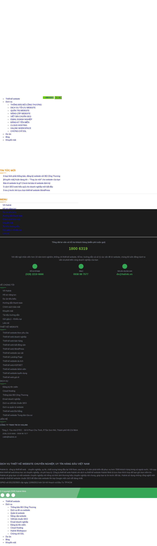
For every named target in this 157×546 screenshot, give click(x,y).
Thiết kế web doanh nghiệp (14, 337)
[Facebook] (2, 495)
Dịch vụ (9, 102)
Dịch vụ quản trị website (13, 407)
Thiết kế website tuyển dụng (15, 373)
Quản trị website (20, 111)
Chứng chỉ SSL (18, 131)
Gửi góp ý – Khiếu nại (12, 230)
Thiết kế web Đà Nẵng (12, 411)
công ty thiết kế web (17, 469)
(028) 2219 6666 (35, 274)
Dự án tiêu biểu (9, 212)
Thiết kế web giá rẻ (11, 377)
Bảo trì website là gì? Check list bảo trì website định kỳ (26, 183)
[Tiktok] (13, 495)
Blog (8, 137)
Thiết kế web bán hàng (13, 341)
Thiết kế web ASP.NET (13, 365)
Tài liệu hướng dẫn (11, 226)
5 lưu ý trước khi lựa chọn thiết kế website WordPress (26, 190)
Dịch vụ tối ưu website (23, 108)
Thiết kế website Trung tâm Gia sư (18, 415)
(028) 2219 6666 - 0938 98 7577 (15, 434)
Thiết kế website (13, 99)
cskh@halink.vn (10, 437)
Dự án (8, 134)
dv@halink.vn (124, 274)
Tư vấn (58, 97)
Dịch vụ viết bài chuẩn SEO (15, 403)
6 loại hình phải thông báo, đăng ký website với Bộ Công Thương (31, 176)
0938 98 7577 (80, 274)
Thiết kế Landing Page (12, 357)
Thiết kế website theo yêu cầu (16, 333)
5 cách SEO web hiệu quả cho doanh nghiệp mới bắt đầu (28, 187)
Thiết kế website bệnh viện (14, 369)
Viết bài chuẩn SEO (21, 116)
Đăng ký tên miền (20, 122)
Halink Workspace (21, 128)
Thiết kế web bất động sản (14, 345)
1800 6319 (78, 248)
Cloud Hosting (19, 125)
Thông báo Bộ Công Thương (26, 105)
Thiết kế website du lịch (13, 361)
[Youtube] (8, 495)
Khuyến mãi (11, 140)
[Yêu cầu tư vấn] (153, 516)
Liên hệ (6, 234)
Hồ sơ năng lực (9, 209)
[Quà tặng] (45, 102)
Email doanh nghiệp (21, 119)
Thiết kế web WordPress (13, 349)
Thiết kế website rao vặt (13, 353)
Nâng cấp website (20, 113)
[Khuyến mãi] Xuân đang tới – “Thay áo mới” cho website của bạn (31, 180)
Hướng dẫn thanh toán (13, 216)
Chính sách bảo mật (11, 219)
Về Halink (7, 205)
